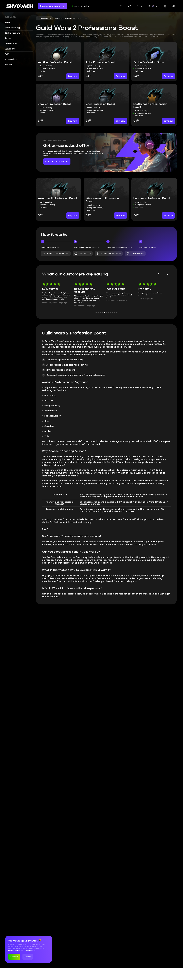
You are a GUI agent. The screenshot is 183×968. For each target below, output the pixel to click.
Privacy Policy (14, 950)
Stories (8, 64)
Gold (7, 22)
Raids (8, 38)
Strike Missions (12, 33)
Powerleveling (12, 27)
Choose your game (50, 6)
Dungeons (10, 48)
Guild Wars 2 (10, 17)
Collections (11, 43)
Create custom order (56, 161)
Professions (11, 59)
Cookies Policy (30, 950)
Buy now (72, 76)
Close (27, 956)
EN (150, 6)
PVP (7, 54)
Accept (14, 956)
